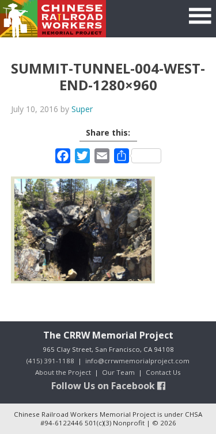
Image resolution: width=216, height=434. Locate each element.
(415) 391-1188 (50, 360)
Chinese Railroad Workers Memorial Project (53, 18)
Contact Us (163, 372)
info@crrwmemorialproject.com (137, 360)
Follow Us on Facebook (104, 385)
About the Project (63, 372)
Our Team (118, 372)
